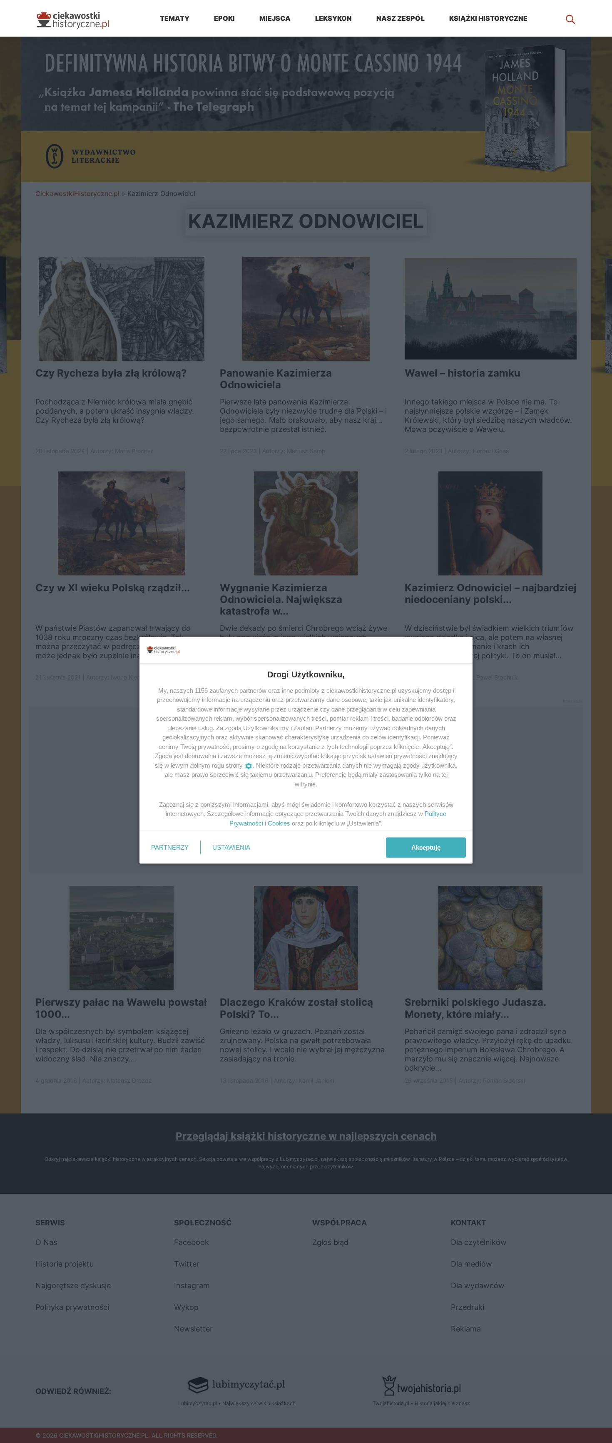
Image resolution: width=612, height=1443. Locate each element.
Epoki (224, 18)
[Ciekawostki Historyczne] (79, 18)
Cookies (279, 822)
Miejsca (275, 18)
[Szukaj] (570, 18)
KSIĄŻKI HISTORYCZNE (488, 18)
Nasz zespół (400, 18)
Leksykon (333, 18)
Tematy (174, 18)
